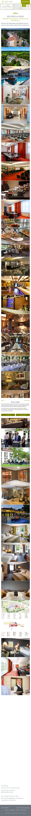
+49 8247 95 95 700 (10, 796)
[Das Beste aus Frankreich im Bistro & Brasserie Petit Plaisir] (15, 266)
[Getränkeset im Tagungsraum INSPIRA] (15, 190)
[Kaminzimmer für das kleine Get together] (15, 380)
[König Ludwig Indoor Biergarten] (15, 342)
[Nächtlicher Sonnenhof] (15, 514)
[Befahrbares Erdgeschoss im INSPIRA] (15, 171)
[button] (3, 400)
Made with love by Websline (22, 807)
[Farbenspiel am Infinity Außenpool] (15, 75)
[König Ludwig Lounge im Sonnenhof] (15, 285)
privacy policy (27, 400)
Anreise (7, 810)
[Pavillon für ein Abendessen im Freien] (15, 361)
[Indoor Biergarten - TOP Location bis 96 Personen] (15, 323)
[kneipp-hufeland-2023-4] (15, 133)
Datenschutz (15, 813)
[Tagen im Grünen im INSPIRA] (15, 457)
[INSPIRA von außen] (15, 37)
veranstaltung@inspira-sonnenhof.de (12, 798)
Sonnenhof (25, 1)
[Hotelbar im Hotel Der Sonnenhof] (15, 247)
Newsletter (12, 810)
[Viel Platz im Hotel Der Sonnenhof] (15, 647)
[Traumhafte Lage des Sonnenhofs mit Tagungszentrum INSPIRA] (15, 56)
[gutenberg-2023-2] (15, 152)
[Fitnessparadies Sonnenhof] (15, 495)
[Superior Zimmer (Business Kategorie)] (15, 552)
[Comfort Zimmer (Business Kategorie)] (15, 533)
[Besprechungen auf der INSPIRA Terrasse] (15, 437)
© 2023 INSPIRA (5, 807)
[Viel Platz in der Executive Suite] (15, 571)
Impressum (8, 813)
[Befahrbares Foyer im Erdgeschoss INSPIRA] (15, 113)
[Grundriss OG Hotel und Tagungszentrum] (15, 628)
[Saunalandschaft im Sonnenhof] (15, 476)
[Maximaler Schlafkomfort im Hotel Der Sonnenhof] (15, 590)
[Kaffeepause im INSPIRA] (15, 228)
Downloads (23, 810)
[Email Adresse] (6, 1)
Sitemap (24, 813)
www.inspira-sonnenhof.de (8, 800)
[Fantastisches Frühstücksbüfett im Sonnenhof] (15, 418)
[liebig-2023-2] (15, 209)
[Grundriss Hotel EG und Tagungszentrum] (15, 609)
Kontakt (18, 810)
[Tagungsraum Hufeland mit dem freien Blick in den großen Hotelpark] (15, 666)
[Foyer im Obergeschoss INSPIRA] (15, 94)
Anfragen (26, 5)
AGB (20, 813)
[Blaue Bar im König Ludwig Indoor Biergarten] (15, 304)
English (11, 1)
